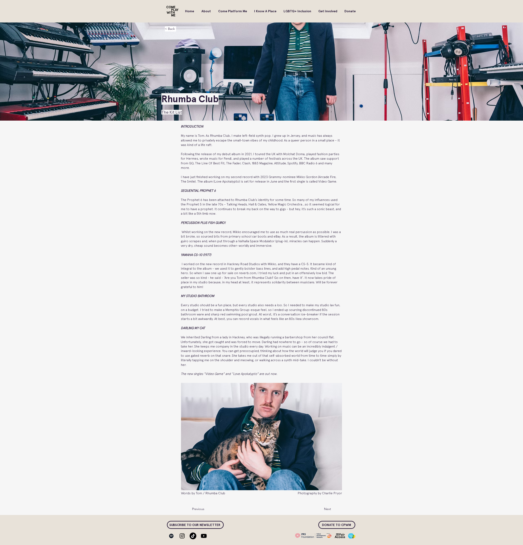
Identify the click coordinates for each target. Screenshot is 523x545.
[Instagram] (182, 536)
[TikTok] (193, 536)
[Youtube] (203, 536)
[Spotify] (171, 536)
